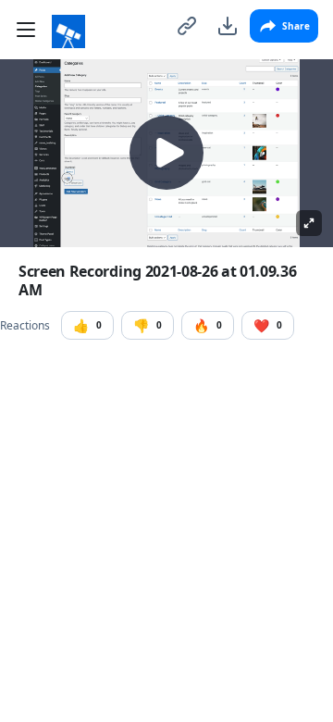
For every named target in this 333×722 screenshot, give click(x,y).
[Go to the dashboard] (68, 31)
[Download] (227, 25)
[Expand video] (309, 223)
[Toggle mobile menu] (26, 30)
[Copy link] (186, 25)
